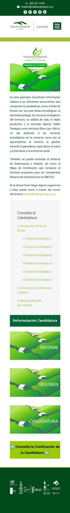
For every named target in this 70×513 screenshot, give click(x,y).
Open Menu (57, 26)
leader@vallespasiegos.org (39, 194)
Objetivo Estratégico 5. (40, 271)
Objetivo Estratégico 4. (40, 263)
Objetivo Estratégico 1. (40, 238)
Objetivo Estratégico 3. (40, 255)
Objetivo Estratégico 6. (40, 279)
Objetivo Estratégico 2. (40, 246)
